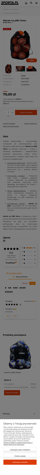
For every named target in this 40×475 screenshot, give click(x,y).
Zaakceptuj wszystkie (20, 462)
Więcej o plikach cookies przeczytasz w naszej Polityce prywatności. (18, 443)
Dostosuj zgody (20, 456)
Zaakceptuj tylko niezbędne (20, 450)
